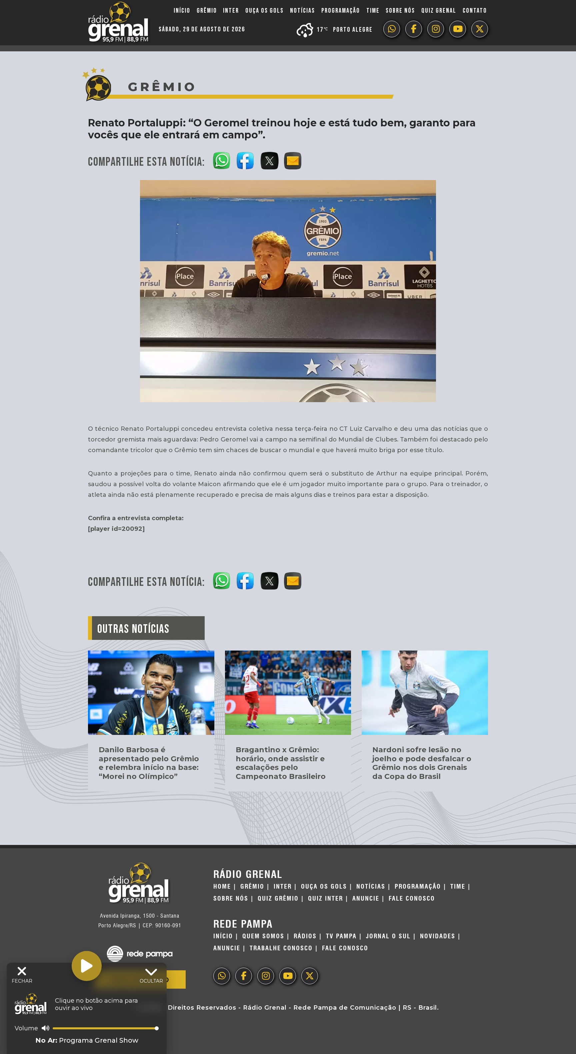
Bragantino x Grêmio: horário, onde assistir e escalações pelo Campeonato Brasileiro (281, 763)
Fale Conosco (412, 898)
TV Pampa (341, 936)
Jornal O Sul (388, 936)
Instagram (435, 29)
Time (373, 11)
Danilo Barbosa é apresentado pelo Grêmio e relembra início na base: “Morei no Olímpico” (149, 763)
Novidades (437, 936)
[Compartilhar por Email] (293, 159)
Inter (231, 11)
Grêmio (207, 11)
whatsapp (391, 29)
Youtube (457, 29)
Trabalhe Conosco (281, 948)
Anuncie (365, 898)
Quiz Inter (325, 898)
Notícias (302, 11)
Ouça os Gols (264, 11)
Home (222, 886)
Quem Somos (263, 936)
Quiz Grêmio (278, 898)
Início (182, 11)
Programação (340, 11)
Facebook (413, 29)
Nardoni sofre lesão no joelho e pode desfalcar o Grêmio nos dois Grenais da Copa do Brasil (421, 763)
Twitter (479, 29)
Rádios (305, 936)
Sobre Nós (400, 11)
